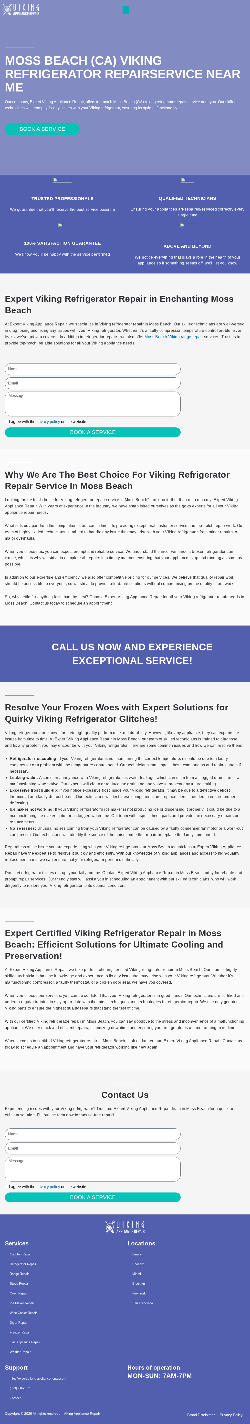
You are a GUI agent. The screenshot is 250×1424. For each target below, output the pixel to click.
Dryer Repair (18, 1322)
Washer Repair (20, 1352)
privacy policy (48, 422)
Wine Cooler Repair (23, 1313)
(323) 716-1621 (20, 1388)
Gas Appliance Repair (25, 1342)
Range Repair (19, 1274)
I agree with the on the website (47, 422)
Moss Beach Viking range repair (174, 337)
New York (139, 1293)
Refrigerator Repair (23, 1264)
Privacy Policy (231, 1415)
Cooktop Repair (20, 1254)
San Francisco (142, 1303)
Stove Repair (19, 1283)
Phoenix (138, 1264)
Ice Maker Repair (22, 1303)
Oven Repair (18, 1293)
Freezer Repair (20, 1332)
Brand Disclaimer (201, 1415)
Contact (15, 1398)
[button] (126, 10)
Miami (136, 1274)
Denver (137, 1254)
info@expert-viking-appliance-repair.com (38, 1378)
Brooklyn (138, 1283)
